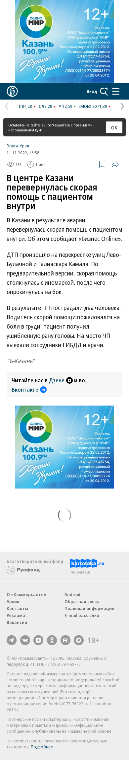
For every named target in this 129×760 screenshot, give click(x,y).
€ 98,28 (45, 106)
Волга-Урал (18, 146)
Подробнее (42, 747)
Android (72, 594)
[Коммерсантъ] (12, 91)
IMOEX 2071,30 (93, 106)
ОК (114, 127)
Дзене (56, 380)
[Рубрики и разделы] (116, 91)
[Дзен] (38, 640)
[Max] (79, 640)
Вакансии (17, 622)
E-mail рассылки (81, 615)
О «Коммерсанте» (26, 594)
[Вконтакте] (25, 640)
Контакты (17, 608)
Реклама (16, 615)
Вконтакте (25, 389)
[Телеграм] (12, 640)
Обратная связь (81, 601)
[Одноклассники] (52, 640)
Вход (92, 91)
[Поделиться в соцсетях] (115, 164)
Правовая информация (89, 608)
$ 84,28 (25, 106)
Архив (13, 601)
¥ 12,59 (65, 106)
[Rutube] (65, 640)
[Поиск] (104, 91)
